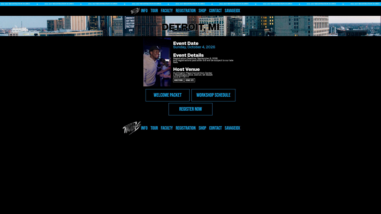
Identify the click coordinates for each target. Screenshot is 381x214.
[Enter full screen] (169, 83)
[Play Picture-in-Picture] (166, 83)
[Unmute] (148, 83)
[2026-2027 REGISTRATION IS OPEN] (190, 4)
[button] (144, 10)
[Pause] (144, 83)
